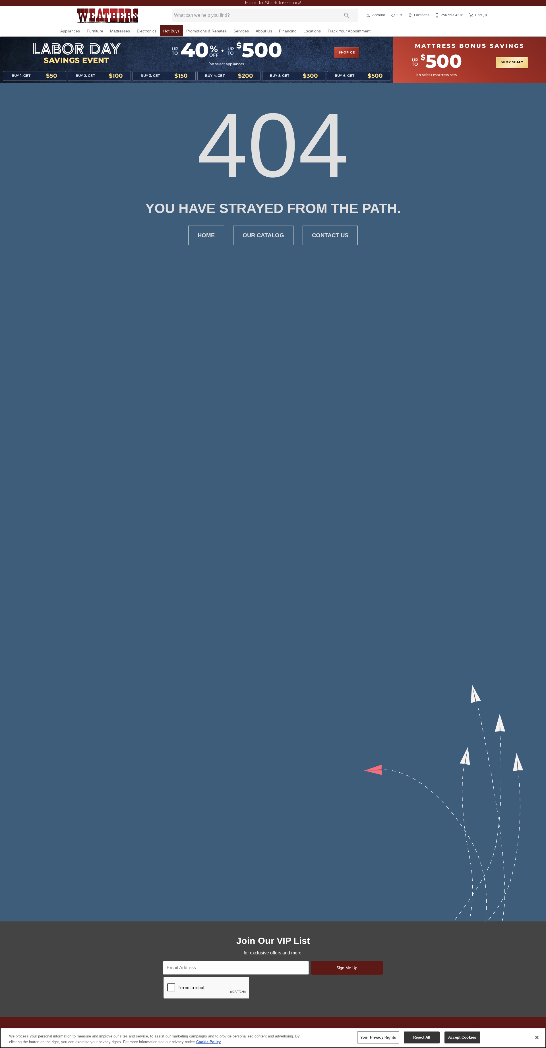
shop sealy (512, 62)
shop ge (347, 52)
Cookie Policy (208, 1042)
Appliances (70, 31)
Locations (312, 31)
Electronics (146, 31)
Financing (288, 31)
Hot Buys (171, 31)
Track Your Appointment (349, 31)
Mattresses (120, 31)
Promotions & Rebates (206, 31)
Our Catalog (263, 235)
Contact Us (330, 235)
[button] (368, 15)
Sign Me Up (346, 968)
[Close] (537, 1037)
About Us (264, 31)
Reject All (421, 1037)
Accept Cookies (462, 1037)
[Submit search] (347, 15)
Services (241, 31)
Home (206, 235)
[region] (273, 1038)
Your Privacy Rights (378, 1037)
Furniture (95, 31)
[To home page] (107, 15)
